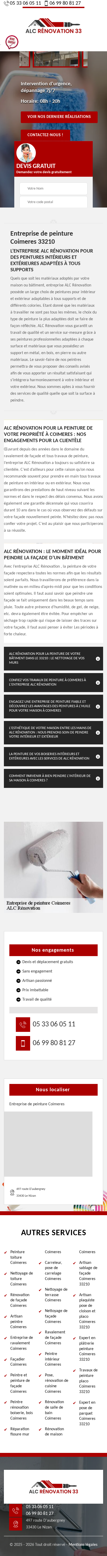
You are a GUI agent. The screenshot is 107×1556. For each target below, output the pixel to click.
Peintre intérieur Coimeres (53, 1359)
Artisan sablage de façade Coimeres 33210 (88, 1274)
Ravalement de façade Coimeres (55, 1337)
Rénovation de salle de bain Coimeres (54, 1410)
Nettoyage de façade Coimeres (56, 1316)
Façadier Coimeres (18, 1362)
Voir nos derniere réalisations (59, 117)
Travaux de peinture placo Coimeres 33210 (88, 1381)
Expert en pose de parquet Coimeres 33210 (87, 1413)
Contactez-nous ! (45, 135)
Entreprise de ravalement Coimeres (21, 1343)
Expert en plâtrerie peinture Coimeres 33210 (87, 1349)
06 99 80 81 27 (65, 3)
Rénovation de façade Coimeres (19, 1300)
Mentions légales (83, 1545)
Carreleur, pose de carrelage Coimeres (53, 1271)
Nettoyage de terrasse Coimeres (56, 1295)
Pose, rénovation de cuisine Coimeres (56, 1383)
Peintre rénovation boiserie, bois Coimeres (21, 1410)
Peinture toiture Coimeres (18, 1257)
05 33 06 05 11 (25, 3)
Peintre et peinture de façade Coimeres (20, 1383)
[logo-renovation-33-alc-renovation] (53, 25)
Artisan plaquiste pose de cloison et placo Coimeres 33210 (87, 1311)
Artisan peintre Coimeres (18, 1321)
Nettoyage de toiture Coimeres (21, 1279)
